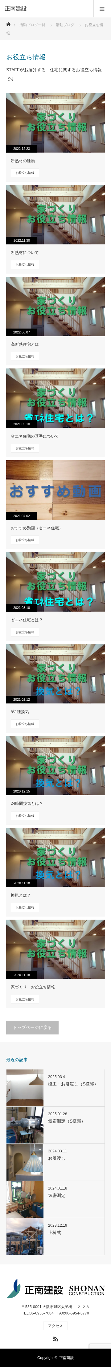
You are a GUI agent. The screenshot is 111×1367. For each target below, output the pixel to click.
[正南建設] (46, 8)
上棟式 (54, 1232)
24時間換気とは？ (27, 803)
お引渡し (56, 1158)
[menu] (102, 8)
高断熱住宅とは (25, 344)
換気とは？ (21, 895)
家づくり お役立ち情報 (33, 987)
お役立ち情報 (25, 172)
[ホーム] (8, 22)
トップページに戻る (32, 1027)
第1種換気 (20, 711)
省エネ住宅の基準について (35, 436)
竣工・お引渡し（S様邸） (73, 1083)
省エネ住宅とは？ (27, 619)
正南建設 (66, 1358)
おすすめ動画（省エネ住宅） (37, 528)
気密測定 (56, 1195)
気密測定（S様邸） (66, 1121)
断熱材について (25, 252)
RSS (55, 1337)
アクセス (55, 1326)
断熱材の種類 (23, 160)
